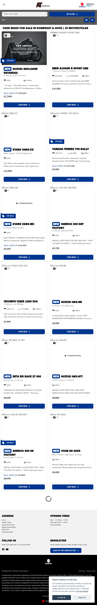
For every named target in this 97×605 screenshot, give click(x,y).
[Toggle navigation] (4, 5)
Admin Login (82, 571)
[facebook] (4, 550)
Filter (71, 14)
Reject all (81, 597)
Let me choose (82, 591)
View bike (22, 105)
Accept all (61, 597)
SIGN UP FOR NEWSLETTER (64, 550)
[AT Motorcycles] (43, 5)
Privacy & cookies (90, 571)
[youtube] (8, 550)
